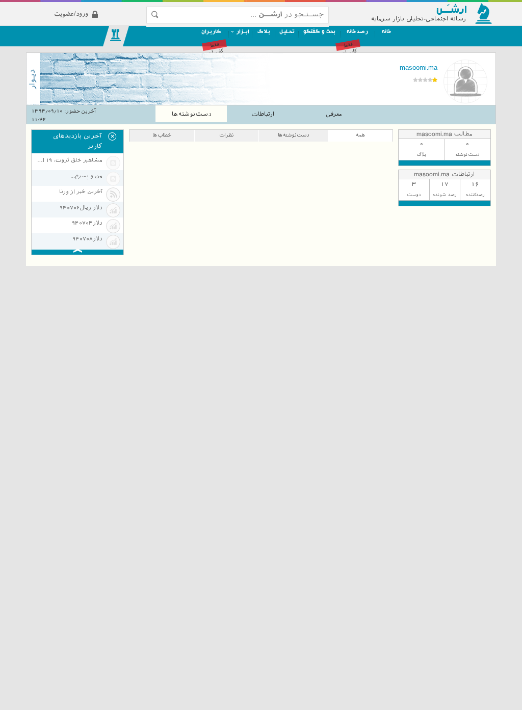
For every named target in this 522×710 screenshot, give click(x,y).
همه (360, 135)
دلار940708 (87, 238)
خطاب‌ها (161, 135)
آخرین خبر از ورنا (80, 191)
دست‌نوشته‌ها (191, 114)
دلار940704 (87, 223)
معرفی (334, 114)
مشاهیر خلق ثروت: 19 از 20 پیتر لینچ (69, 160)
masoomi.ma (418, 67)
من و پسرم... (86, 176)
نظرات (226, 135)
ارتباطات (262, 114)
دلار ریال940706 (81, 207)
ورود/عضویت (97, 6)
